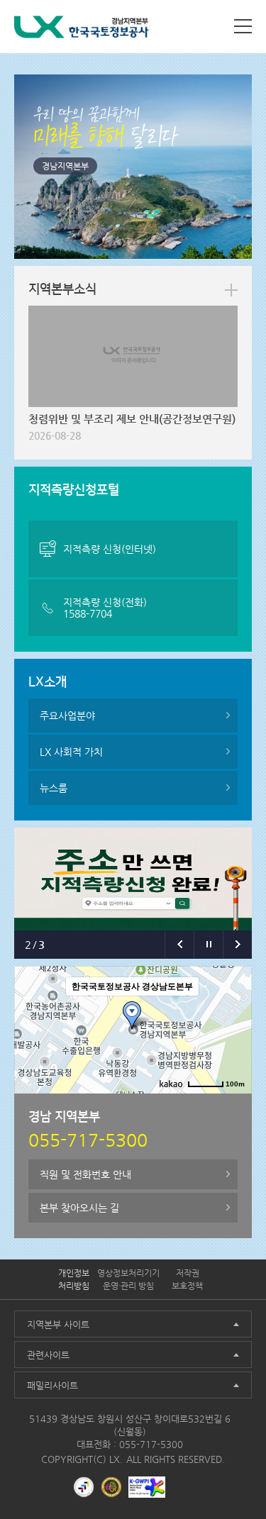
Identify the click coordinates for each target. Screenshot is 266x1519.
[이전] (179, 944)
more (231, 290)
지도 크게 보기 (215, 1105)
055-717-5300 (151, 1444)
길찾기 (161, 1105)
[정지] (208, 944)
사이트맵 (243, 26)
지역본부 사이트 (58, 1324)
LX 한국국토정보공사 (81, 29)
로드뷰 (122, 1105)
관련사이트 (48, 1355)
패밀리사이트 (52, 1385)
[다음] (237, 944)
